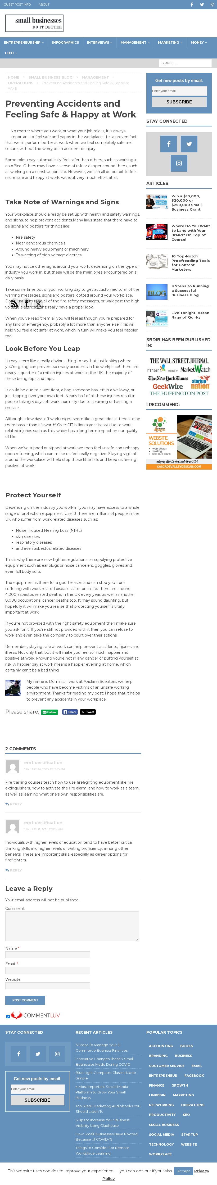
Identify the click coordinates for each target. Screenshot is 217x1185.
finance (156, 1085)
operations (192, 1105)
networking (161, 1105)
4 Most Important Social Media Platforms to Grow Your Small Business (102, 1092)
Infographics (65, 42)
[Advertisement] (73, 731)
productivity (162, 1115)
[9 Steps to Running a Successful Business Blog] (157, 296)
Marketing (168, 42)
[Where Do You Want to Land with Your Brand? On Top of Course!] (157, 236)
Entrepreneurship (22, 42)
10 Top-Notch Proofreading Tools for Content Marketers (190, 263)
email (197, 1066)
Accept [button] (183, 1171)
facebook (194, 1076)
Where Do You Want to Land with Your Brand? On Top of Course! (190, 233)
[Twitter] (202, 4)
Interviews (98, 42)
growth (179, 1085)
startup (189, 1135)
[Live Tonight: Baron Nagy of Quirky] (157, 323)
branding (158, 1056)
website (189, 1144)
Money (197, 42)
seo (186, 1115)
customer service (166, 1066)
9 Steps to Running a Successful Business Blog (190, 290)
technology (161, 1144)
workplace (160, 1154)
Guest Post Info (17, 4)
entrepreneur (163, 1076)
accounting (161, 1046)
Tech (9, 53)
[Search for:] (185, 62)
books (186, 1046)
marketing (183, 1095)
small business (164, 1125)
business (183, 1056)
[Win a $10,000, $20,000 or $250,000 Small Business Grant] (157, 206)
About (44, 4)
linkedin (157, 1095)
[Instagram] (212, 4)
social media (161, 1135)
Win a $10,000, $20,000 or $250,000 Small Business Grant (186, 203)
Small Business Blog (51, 77)
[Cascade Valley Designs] (179, 466)
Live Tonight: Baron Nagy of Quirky (190, 315)
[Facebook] (191, 4)
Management (133, 42)
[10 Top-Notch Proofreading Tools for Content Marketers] (157, 266)
